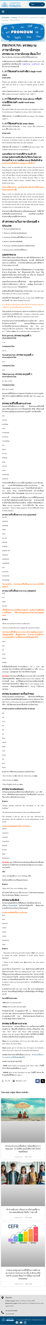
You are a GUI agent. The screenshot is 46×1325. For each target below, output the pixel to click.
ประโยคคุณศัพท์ (11, 905)
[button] (3, 12)
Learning (14, 17)
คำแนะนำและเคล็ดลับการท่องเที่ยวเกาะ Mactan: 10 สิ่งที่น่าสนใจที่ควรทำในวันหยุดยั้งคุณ (23, 1149)
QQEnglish (5, 17)
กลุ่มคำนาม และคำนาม (30, 64)
